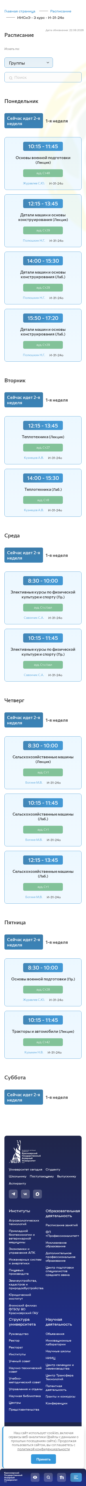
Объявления (55, 1333)
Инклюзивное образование (56, 1244)
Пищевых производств (19, 1271)
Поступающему (42, 1176)
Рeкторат (16, 1347)
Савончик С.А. (34, 617)
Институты (19, 1210)
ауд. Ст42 (43, 1042)
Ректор (14, 1340)
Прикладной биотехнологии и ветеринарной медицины (22, 1236)
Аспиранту (17, 1183)
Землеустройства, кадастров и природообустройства (26, 1284)
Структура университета (22, 1321)
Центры (15, 1402)
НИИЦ (50, 1358)
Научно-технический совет (25, 1369)
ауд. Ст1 (43, 772)
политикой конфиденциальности (43, 1449)
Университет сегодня (25, 1169)
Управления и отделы (26, 1389)
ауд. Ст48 (43, 173)
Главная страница (19, 11)
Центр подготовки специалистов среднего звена (60, 1271)
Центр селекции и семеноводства (60, 1366)
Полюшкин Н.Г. (34, 240)
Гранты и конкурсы (60, 1396)
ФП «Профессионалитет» (62, 1233)
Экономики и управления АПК (22, 1250)
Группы (17, 62)
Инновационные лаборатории (58, 1342)
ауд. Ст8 (43, 500)
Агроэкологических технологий (24, 1222)
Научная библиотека (25, 1395)
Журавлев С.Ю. (34, 183)
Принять (43, 1459)
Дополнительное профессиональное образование (60, 1256)
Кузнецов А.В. (34, 457)
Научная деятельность (59, 1321)
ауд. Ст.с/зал (43, 607)
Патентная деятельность (56, 1387)
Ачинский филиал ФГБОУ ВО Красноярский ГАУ (23, 1309)
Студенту (53, 1169)
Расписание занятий (62, 1225)
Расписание (60, 11)
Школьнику (17, 1176)
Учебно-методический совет (25, 1380)
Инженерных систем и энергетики (25, 1261)
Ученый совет (19, 1361)
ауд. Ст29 (43, 230)
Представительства (24, 1409)
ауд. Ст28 (43, 989)
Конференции (56, 1403)
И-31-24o (56, 183)
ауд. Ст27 (43, 447)
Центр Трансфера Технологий (59, 1377)
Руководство (18, 1333)
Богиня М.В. (33, 782)
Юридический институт (20, 1296)
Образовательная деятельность (63, 1213)
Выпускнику (66, 1176)
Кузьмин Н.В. (33, 1052)
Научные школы (58, 1351)
